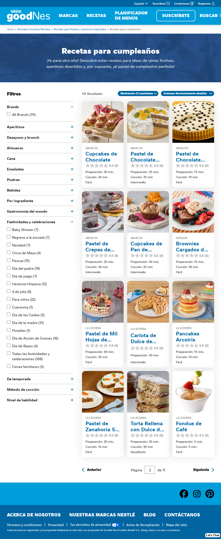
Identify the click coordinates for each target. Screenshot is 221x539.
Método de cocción (23, 389)
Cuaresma (22, 307)
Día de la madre (28, 322)
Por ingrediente (20, 200)
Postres (13, 179)
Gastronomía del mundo (27, 211)
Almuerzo (15, 147)
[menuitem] (68, 15)
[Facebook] (186, 493)
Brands (13, 106)
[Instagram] (199, 493)
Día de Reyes (25, 345)
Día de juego (24, 276)
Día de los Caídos (28, 314)
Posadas (21, 330)
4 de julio (21, 291)
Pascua (21, 260)
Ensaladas (15, 169)
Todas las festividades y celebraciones (31, 356)
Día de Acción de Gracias (35, 338)
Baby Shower (25, 229)
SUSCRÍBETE (175, 15)
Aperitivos (15, 126)
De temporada (19, 378)
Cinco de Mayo (26, 252)
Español (139, 3)
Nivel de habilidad (22, 399)
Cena (11, 158)
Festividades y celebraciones (31, 221)
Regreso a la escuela (31, 237)
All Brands (24, 114)
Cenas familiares (28, 366)
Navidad (21, 245)
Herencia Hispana (29, 283)
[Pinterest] (209, 493)
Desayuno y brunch (23, 137)
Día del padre (26, 268)
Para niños (24, 299)
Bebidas (13, 190)
